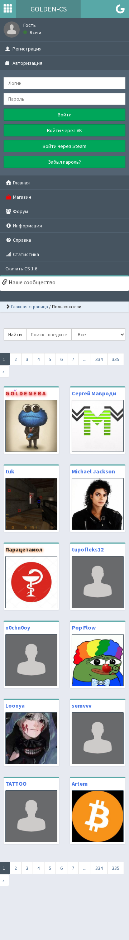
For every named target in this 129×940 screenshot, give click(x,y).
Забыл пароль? (64, 162)
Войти (65, 114)
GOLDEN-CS (48, 8)
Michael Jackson (93, 471)
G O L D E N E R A (25, 393)
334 (99, 359)
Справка (21, 240)
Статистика (25, 254)
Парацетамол (23, 549)
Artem (80, 783)
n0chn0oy (17, 627)
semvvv (81, 705)
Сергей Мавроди (94, 393)
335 (115, 359)
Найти (15, 334)
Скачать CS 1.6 (21, 268)
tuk (9, 471)
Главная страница (29, 307)
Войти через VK (64, 130)
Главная (21, 182)
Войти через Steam (64, 146)
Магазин (21, 197)
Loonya (15, 705)
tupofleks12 (88, 549)
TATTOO (16, 783)
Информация (27, 225)
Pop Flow (84, 627)
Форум (20, 211)
